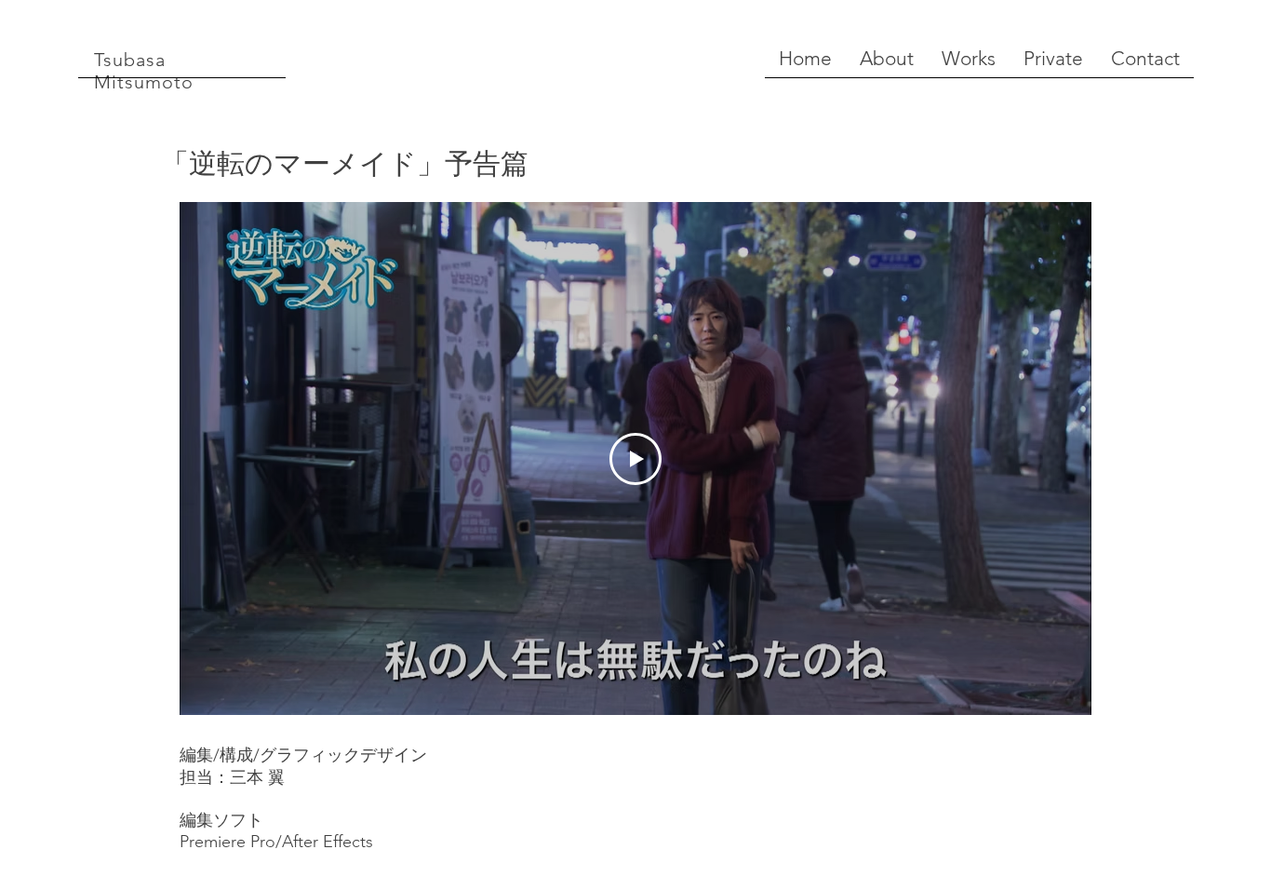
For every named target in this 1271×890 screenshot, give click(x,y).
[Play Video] (635, 459)
